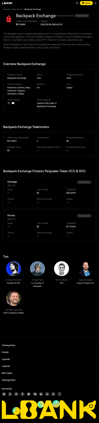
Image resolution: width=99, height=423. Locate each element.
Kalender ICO (17, 9)
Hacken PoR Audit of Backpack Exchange (47, 105)
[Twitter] (8, 103)
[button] (91, 406)
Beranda (6, 9)
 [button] (77, 3)
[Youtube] (13, 103)
